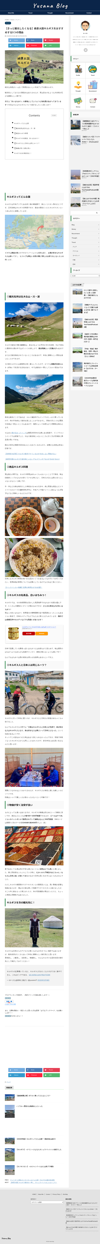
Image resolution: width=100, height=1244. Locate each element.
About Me (11, 13)
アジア (9, 1082)
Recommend (69, 13)
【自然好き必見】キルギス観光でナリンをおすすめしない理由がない (30, 454)
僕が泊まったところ (19, 433)
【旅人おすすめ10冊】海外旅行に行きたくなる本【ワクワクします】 (90, 201)
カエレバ (30, 628)
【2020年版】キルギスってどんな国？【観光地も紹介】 (36, 1139)
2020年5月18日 (43, 980)
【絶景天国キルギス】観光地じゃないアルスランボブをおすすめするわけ (32, 459)
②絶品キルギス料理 (21, 133)
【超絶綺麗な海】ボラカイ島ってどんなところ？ (33, 1096)
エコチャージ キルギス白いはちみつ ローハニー (39, 627)
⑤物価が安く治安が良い (22, 148)
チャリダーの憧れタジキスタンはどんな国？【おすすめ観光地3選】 (32, 1180)
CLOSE (54, 115)
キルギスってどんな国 (21, 123)
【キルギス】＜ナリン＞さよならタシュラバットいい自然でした (38, 1149)
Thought (50, 13)
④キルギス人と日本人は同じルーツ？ (27, 143)
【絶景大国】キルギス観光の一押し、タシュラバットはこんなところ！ (33, 1182)
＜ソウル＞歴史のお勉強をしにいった (29, 1106)
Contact (89, 13)
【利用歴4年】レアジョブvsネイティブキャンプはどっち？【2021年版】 (91, 173)
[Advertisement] (34, 177)
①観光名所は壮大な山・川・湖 (24, 128)
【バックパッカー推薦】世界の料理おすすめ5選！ (23, 587)
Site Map (65, 1194)
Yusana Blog (6, 1238)
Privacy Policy (56, 1194)
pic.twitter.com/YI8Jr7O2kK (39, 975)
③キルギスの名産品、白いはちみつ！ (27, 138)
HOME (34, 1194)
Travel (30, 13)
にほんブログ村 (10, 1004)
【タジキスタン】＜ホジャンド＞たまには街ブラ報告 (35, 1166)
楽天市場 (28, 633)
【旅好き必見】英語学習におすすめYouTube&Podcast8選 (82, 1222)
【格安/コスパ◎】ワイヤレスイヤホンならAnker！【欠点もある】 (91, 139)
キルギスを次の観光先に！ (23, 153)
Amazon (41, 633)
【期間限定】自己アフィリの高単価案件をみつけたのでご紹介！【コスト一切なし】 (81, 1204)
